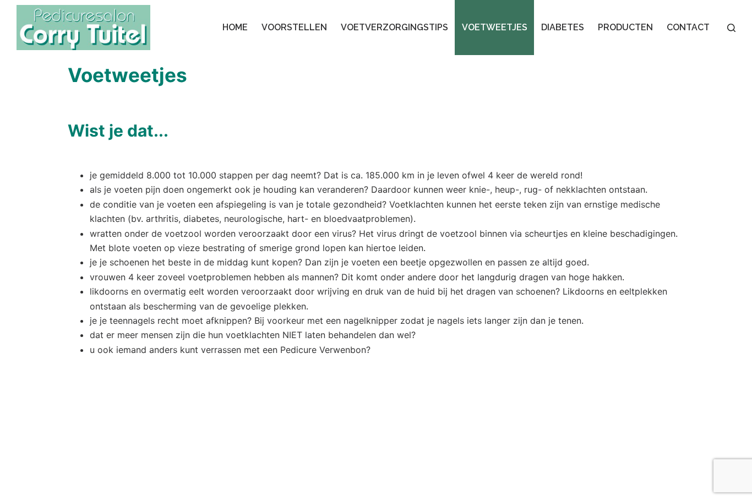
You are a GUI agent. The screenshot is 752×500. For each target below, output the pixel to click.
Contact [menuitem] (688, 27)
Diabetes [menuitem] (562, 27)
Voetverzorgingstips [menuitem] (394, 27)
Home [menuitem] (235, 27)
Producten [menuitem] (625, 27)
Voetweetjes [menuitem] (494, 27)
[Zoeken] (731, 28)
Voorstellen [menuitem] (294, 27)
